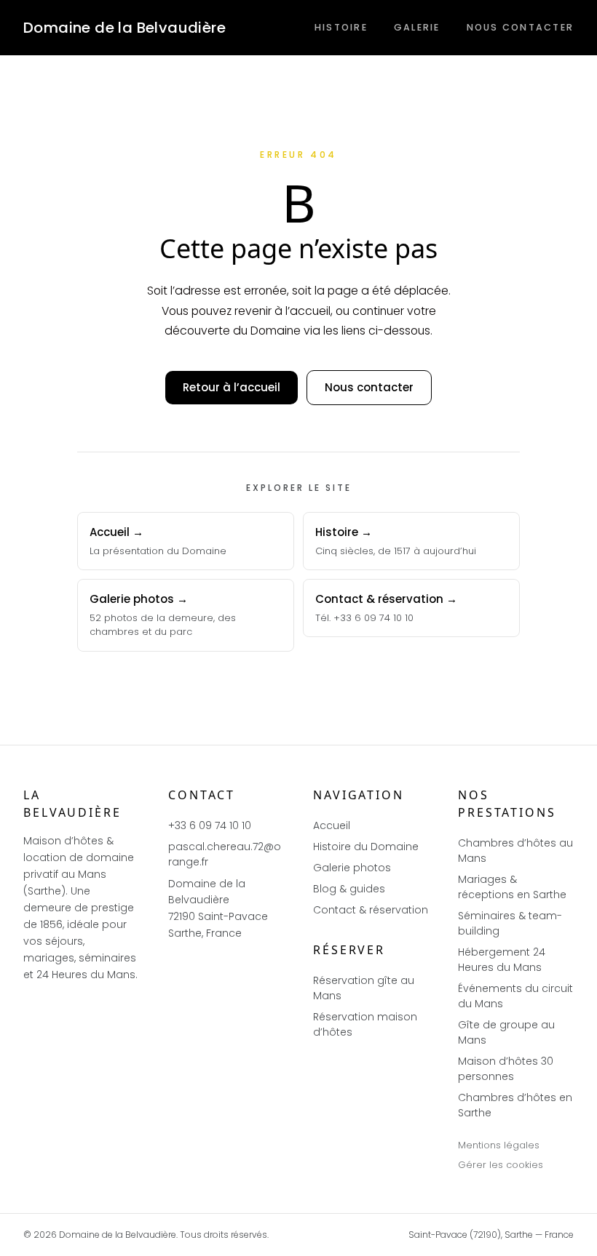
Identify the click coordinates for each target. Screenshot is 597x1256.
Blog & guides (349, 888)
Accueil (331, 825)
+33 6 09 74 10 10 (209, 825)
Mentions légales (498, 1145)
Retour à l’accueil (231, 387)
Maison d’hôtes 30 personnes (505, 1069)
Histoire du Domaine (366, 846)
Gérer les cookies (500, 1165)
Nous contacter (520, 27)
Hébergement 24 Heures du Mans (501, 960)
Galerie (417, 27)
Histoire (341, 27)
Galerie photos (352, 867)
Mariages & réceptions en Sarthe (512, 887)
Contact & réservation (370, 910)
